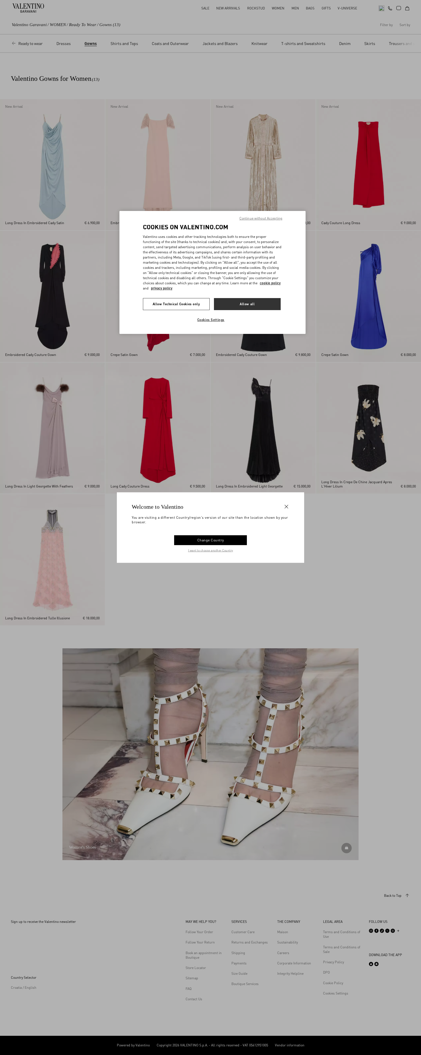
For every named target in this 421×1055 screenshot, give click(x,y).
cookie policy (270, 283)
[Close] (286, 506)
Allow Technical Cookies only (176, 304)
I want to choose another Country (210, 550)
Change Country (210, 540)
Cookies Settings (211, 320)
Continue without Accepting (260, 218)
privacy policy (161, 288)
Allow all (247, 304)
